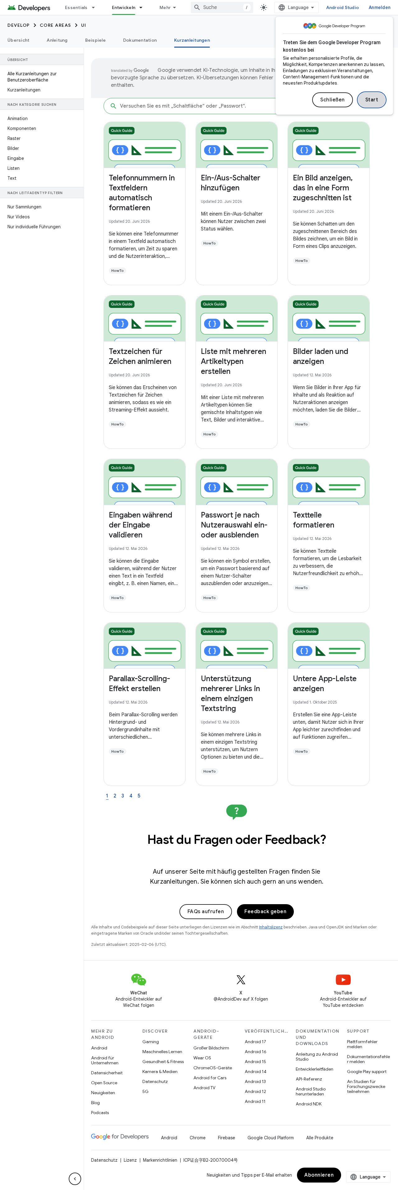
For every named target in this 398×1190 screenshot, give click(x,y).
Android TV (204, 1087)
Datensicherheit (107, 1073)
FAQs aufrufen (205, 912)
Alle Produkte (319, 1138)
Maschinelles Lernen (162, 1051)
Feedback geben (265, 912)
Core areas (55, 25)
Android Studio (342, 7)
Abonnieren (319, 1175)
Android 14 (255, 1071)
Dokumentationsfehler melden (368, 1059)
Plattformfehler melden (362, 1044)
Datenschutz (155, 1081)
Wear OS (202, 1058)
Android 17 (255, 1041)
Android (99, 1048)
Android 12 (255, 1091)
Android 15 (255, 1061)
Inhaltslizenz (271, 927)
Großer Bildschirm (211, 1048)
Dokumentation (140, 40)
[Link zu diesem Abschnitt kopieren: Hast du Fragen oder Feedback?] (236, 855)
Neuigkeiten (103, 1092)
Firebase (226, 1138)
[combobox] (222, 7)
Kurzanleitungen (192, 40)
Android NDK (309, 1104)
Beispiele (95, 40)
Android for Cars (209, 1078)
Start (371, 100)
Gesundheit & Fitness (163, 1061)
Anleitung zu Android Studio (317, 1056)
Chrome (198, 1138)
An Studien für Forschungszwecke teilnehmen (366, 1086)
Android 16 (255, 1051)
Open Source (104, 1082)
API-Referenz (309, 1079)
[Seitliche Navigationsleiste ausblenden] (75, 1179)
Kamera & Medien (160, 1071)
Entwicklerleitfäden (314, 1069)
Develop (18, 25)
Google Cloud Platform (271, 1138)
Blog (95, 1102)
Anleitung (57, 40)
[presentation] (236, 847)
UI (83, 25)
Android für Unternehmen (104, 1060)
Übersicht (18, 40)
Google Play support (366, 1071)
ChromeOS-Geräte (212, 1068)
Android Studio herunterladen (311, 1091)
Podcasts (100, 1112)
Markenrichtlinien (160, 1160)
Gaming (150, 1041)
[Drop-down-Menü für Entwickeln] (143, 7)
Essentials (76, 7)
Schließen (332, 100)
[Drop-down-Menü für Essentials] (96, 7)
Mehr (165, 7)
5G (145, 1091)
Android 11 (255, 1101)
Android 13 (255, 1081)
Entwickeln (124, 7)
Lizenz (130, 1160)
